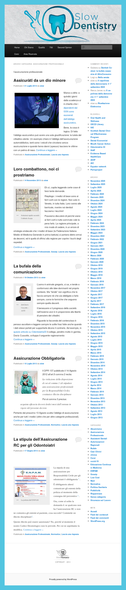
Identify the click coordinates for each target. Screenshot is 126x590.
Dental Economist (99, 140)
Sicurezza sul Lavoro (101, 500)
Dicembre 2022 (97, 235)
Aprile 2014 (96, 385)
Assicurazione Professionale (37, 154)
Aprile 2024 (96, 219)
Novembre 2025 (98, 180)
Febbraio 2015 (97, 355)
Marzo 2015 (96, 352)
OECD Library (97, 124)
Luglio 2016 (96, 313)
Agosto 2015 (96, 336)
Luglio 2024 (96, 210)
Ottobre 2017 (96, 291)
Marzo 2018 (96, 278)
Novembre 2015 (98, 326)
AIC (92, 163)
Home (17, 47)
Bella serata (103, 77)
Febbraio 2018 (97, 281)
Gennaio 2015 (97, 359)
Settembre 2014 (98, 372)
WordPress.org (98, 521)
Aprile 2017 (96, 300)
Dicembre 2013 (97, 398)
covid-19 (94, 461)
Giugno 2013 (96, 417)
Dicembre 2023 (97, 226)
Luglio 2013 (96, 414)
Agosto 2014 (96, 375)
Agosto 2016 (96, 310)
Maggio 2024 (96, 216)
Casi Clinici (96, 451)
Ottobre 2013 (96, 404)
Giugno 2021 (96, 242)
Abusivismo (96, 428)
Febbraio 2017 (97, 304)
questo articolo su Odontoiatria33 (30, 331)
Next (93, 480)
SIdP (93, 150)
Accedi (94, 511)
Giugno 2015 (96, 342)
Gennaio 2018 (97, 284)
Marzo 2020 (96, 255)
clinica (94, 454)
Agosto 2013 (96, 411)
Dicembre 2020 (97, 249)
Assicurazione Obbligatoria (39, 358)
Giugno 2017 (96, 297)
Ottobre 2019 (96, 265)
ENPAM (94, 470)
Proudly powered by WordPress (63, 579)
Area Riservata (30, 53)
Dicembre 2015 (97, 323)
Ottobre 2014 (96, 368)
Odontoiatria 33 (98, 146)
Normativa (55, 424)
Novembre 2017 (98, 287)
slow (42, 85)
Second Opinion (65, 47)
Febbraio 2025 (97, 193)
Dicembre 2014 (97, 362)
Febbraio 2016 (97, 320)
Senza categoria (98, 496)
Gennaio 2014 (97, 394)
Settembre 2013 (98, 407)
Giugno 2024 (96, 213)
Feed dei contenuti (99, 514)
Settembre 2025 (98, 184)
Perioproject (96, 169)
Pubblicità (95, 490)
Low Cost (95, 477)
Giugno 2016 (96, 316)
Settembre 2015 (98, 333)
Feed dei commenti (100, 517)
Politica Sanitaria (99, 487)
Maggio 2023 (96, 232)
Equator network (98, 166)
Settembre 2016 (98, 307)
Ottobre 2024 (96, 203)
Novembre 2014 (98, 365)
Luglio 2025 (96, 187)
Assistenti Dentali (99, 438)
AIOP (93, 159)
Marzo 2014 (96, 388)
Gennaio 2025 (97, 197)
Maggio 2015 (96, 346)
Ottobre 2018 (96, 271)
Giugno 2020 (96, 252)
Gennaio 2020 (97, 261)
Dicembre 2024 (97, 200)
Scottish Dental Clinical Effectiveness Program (101, 134)
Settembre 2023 (98, 229)
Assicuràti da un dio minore (40, 80)
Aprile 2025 (96, 190)
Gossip (54, 251)
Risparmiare (96, 493)
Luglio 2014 (96, 378)
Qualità (41, 47)
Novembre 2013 (98, 401)
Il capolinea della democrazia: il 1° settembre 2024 (101, 83)
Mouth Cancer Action (100, 143)
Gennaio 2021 (97, 245)
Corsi (16, 53)
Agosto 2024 (96, 206)
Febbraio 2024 (97, 223)
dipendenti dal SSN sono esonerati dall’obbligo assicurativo (70, 115)
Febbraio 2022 (97, 239)
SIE (92, 127)
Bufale (93, 448)
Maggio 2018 (96, 274)
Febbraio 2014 (97, 391)
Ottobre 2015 (96, 330)
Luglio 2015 (96, 339)
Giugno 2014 (96, 381)
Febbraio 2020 (97, 258)
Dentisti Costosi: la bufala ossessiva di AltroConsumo (101, 70)
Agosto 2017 (96, 294)
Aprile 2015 (96, 349)
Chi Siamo (28, 47)
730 (51, 47)
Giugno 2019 (96, 268)
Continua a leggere (46, 150)
